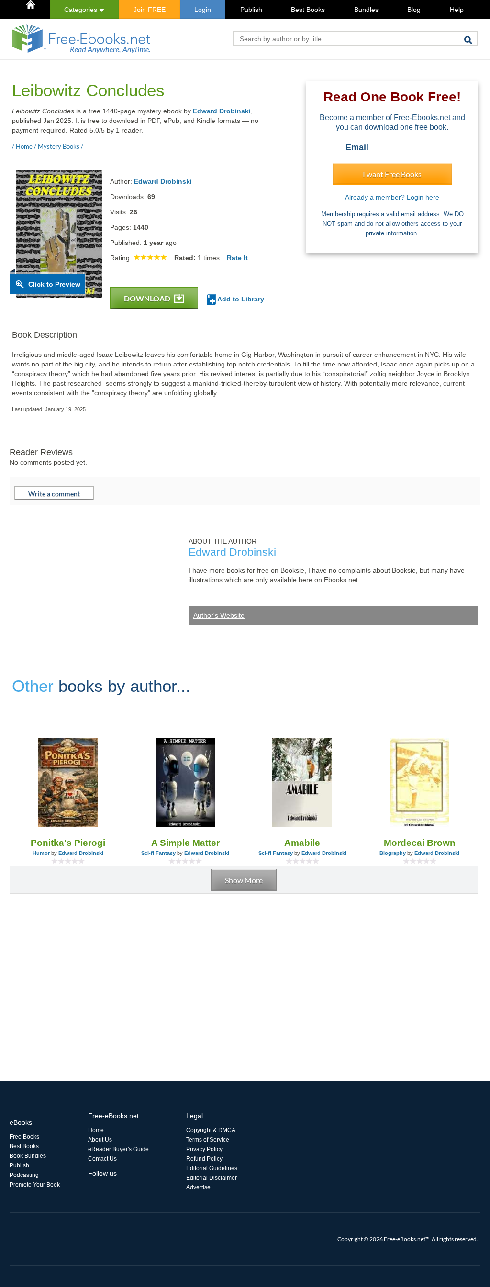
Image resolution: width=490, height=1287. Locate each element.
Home (96, 1130)
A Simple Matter (185, 843)
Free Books (24, 1136)
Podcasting (24, 1175)
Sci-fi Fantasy (158, 853)
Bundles (366, 9)
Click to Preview (54, 284)
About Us (100, 1139)
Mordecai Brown (420, 843)
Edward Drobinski (222, 111)
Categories (81, 9)
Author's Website (219, 615)
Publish (251, 9)
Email (356, 147)
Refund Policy (204, 1158)
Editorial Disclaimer (211, 1178)
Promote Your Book (35, 1184)
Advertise (198, 1187)
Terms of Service (207, 1139)
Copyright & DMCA (210, 1130)
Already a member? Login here (392, 197)
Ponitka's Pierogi (68, 843)
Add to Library (240, 299)
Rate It (237, 258)
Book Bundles (28, 1156)
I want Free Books (392, 173)
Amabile (302, 843)
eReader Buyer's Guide (118, 1149)
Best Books (308, 9)
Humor (41, 853)
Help (457, 9)
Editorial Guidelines (211, 1168)
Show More (244, 880)
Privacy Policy (204, 1149)
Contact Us (102, 1158)
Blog (414, 9)
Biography (392, 853)
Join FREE (150, 9)
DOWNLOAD (148, 298)
